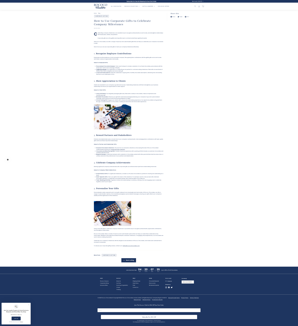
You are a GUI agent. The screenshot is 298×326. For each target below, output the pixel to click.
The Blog (118, 289)
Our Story (118, 283)
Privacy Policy (184, 297)
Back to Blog (130, 260)
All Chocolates (116, 6)
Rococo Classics (104, 281)
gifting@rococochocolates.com (131, 246)
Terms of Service (194, 297)
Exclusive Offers (163, 6)
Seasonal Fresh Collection (118, 149)
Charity (118, 287)
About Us (118, 281)
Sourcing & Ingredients (122, 285)
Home (95, 13)
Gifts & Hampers (148, 6)
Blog (99, 13)
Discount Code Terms (174, 297)
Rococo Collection (131, 6)
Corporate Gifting (101, 16)
